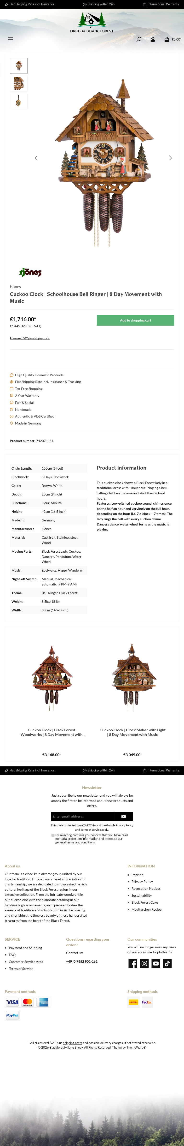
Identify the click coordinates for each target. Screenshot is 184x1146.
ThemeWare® (136, 1047)
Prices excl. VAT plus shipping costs (30, 338)
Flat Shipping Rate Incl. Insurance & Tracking (48, 382)
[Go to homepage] (92, 22)
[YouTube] (155, 963)
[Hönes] (92, 272)
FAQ (12, 955)
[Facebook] (132, 963)
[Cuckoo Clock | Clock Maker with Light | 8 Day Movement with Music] (132, 676)
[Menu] (10, 39)
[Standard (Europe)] (133, 1002)
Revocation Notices (146, 888)
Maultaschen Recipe (146, 909)
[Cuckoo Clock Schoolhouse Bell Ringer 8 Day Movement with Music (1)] (103, 158)
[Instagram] (144, 963)
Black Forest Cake (145, 902)
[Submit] (123, 816)
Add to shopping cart (135, 320)
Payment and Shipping (25, 948)
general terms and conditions (75, 842)
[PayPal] (12, 1015)
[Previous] (36, 158)
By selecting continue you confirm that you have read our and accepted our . (91, 838)
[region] (92, 158)
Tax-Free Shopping (28, 389)
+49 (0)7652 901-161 (82, 961)
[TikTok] (167, 963)
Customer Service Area (26, 962)
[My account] (153, 39)
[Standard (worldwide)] (147, 1002)
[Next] (170, 158)
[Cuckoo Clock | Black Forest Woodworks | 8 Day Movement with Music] (51, 676)
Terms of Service (90, 829)
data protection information (79, 839)
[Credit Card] (27, 1002)
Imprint (137, 875)
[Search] (139, 39)
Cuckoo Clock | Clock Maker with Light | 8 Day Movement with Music (133, 732)
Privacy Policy (124, 825)
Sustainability (142, 895)
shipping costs (72, 1043)
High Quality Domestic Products (39, 375)
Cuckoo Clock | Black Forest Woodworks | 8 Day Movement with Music (51, 732)
